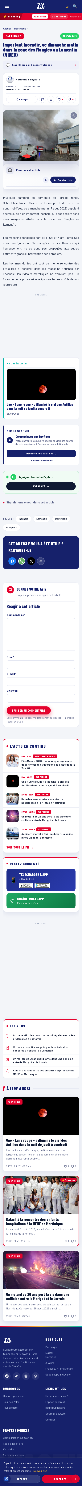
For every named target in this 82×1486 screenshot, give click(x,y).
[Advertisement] (41, 968)
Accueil (7, 28)
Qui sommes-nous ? (56, 1396)
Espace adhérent (55, 1401)
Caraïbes (50, 1356)
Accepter (60, 1479)
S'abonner (71, 36)
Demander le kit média (41, 460)
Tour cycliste (10, 1407)
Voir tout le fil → (20, 847)
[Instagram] (26, 1376)
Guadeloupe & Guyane (58, 1374)
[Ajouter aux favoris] (50, 99)
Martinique (20, 28)
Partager (24, 99)
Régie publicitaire (55, 1407)
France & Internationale (59, 1368)
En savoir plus (39, 1470)
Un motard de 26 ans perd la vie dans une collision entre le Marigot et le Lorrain (37, 1296)
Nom (10, 657)
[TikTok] (16, 1376)
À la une (49, 1362)
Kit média (8, 1449)
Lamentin (41, 518)
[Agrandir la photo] (41, 135)
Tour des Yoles (11, 1401)
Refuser (22, 1479)
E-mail (11, 673)
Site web (12, 690)
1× (46, 180)
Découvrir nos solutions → (41, 453)
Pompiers (11, 527)
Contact (50, 1419)
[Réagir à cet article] (42, 99)
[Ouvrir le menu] (7, 6)
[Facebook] (12, 561)
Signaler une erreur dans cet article (29, 502)
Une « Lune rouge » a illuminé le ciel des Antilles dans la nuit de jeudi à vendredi (36, 1142)
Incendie (23, 518)
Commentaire (16, 614)
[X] (31, 561)
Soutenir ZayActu (55, 1413)
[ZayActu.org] (41, 6)
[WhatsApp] (22, 561)
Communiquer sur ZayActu (18, 1437)
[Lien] (41, 561)
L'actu (49, 1352)
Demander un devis (14, 1455)
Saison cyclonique (13, 1396)
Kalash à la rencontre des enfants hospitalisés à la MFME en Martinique (34, 1221)
